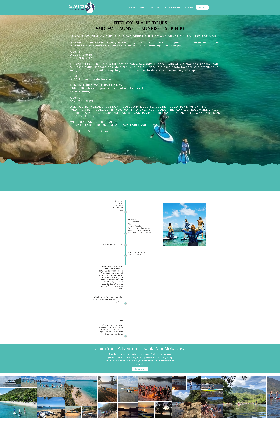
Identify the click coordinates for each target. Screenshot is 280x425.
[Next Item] (276, 397)
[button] (184, 224)
